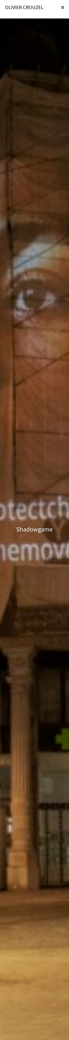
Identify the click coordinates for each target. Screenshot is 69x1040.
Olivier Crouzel (24, 7)
